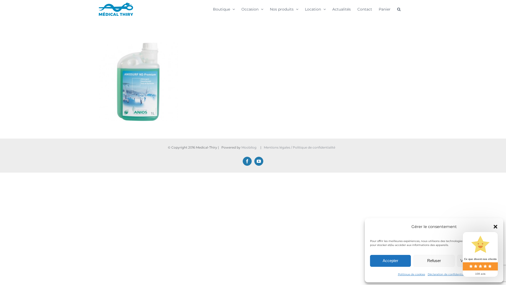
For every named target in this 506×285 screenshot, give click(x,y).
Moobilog (248, 147)
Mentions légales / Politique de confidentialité (300, 147)
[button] (495, 226)
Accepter (390, 260)
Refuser (434, 260)
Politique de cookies (411, 274)
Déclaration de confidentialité (448, 274)
